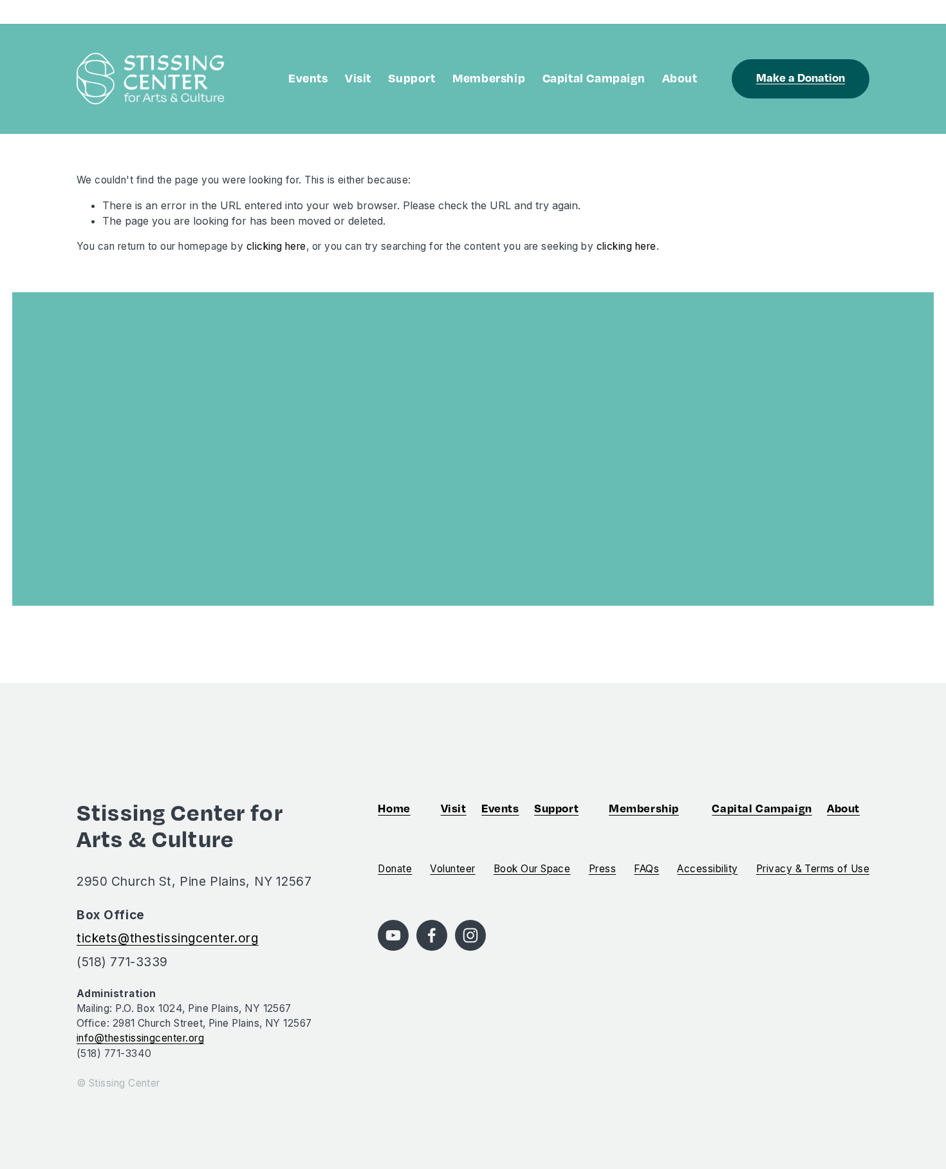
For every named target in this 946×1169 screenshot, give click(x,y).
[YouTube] (393, 935)
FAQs (646, 869)
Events (308, 77)
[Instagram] (470, 935)
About (680, 77)
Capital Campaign (594, 77)
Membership (488, 77)
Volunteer (452, 869)
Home (394, 808)
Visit (358, 77)
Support (411, 77)
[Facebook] (431, 935)
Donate (395, 869)
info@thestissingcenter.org (140, 1038)
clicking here (276, 246)
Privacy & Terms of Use (812, 869)
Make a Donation (800, 77)
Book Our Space (532, 869)
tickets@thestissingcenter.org (168, 938)
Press (602, 869)
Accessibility (707, 869)
